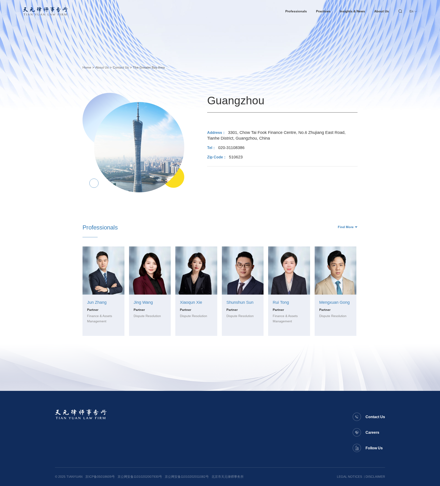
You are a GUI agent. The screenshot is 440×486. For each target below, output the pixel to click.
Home (86, 67)
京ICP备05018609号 (100, 476)
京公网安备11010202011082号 (187, 476)
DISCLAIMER (375, 476)
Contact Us (121, 67)
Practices (323, 11)
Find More (346, 227)
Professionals (296, 11)
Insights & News (352, 11)
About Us (381, 11)
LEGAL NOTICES (349, 476)
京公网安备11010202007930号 (140, 476)
